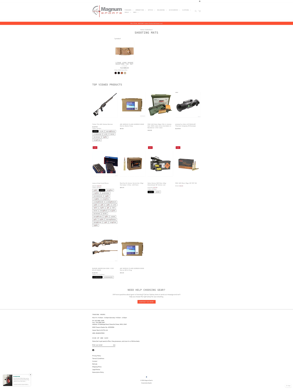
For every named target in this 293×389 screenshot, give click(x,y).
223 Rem (95, 131)
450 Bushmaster (108, 277)
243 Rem (107, 196)
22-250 (102, 131)
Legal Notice (96, 369)
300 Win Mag (96, 137)
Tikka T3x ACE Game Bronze (102, 124)
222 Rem (95, 190)
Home (142, 29)
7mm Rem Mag (97, 140)
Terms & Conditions (98, 358)
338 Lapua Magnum (111, 219)
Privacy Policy (96, 355)
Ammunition (140, 10)
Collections (148, 29)
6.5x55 (101, 204)
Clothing (186, 10)
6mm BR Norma (105, 193)
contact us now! (146, 302)
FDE (122, 73)
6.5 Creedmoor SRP (98, 202)
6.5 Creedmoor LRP (111, 202)
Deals (127, 12)
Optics (151, 10)
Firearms (128, 10)
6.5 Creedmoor (97, 134)
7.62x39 (106, 216)
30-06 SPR (112, 210)
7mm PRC (105, 137)
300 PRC (105, 213)
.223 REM (157, 192)
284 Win (102, 207)
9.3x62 (105, 222)
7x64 (108, 207)
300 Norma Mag (97, 216)
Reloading (161, 10)
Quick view (124, 59)
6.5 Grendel (96, 199)
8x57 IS (95, 219)
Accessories (174, 10)
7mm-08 (95, 207)
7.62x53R (113, 216)
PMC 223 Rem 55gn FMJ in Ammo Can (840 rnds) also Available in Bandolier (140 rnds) (160, 125)
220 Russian (110, 190)
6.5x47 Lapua (105, 199)
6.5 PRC (106, 134)
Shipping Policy (97, 366)
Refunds (94, 364)
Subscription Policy (98, 372)
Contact (94, 361)
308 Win (112, 134)
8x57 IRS (101, 219)
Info (135, 12)
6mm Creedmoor (110, 131)
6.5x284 (108, 204)
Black (115, 73)
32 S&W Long (113, 222)
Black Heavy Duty (118, 73)
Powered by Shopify (146, 383)
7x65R (113, 207)
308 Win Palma (104, 210)
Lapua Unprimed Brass (100, 183)
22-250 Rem (96, 193)
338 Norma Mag (97, 222)
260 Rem (95, 204)
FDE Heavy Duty (125, 73)
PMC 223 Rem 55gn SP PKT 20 (186, 183)
